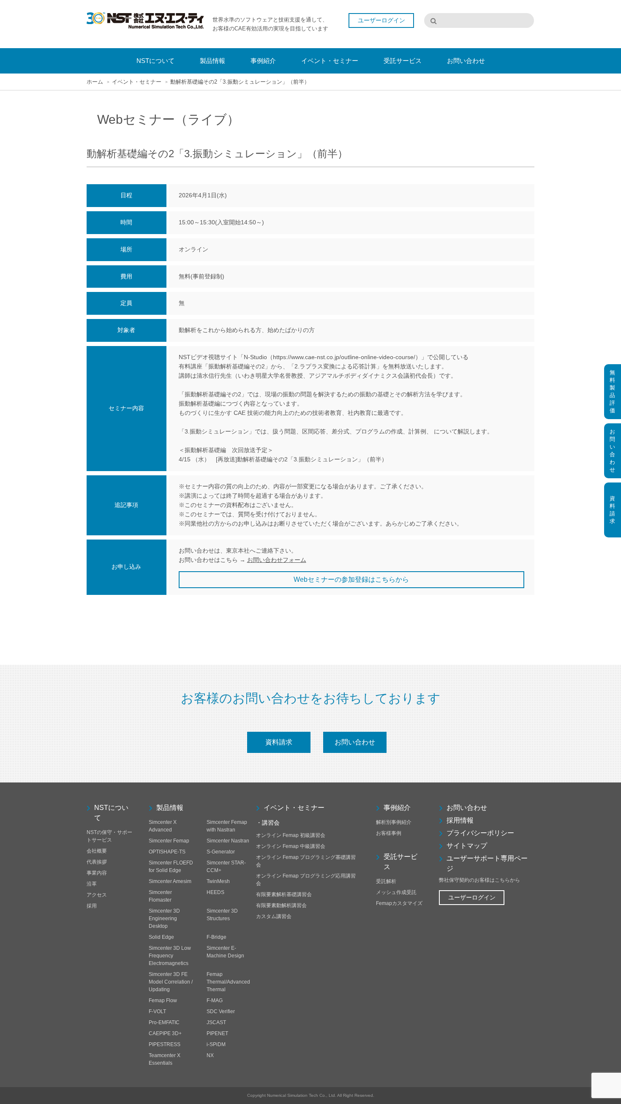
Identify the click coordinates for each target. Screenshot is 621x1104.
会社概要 (97, 851)
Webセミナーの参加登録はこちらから (351, 579)
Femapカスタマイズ (399, 903)
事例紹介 (397, 807)
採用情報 (460, 820)
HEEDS (215, 892)
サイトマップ (467, 845)
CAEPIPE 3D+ (165, 1033)
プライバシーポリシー (480, 833)
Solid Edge (161, 937)
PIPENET (217, 1033)
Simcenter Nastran (228, 841)
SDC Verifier (221, 1011)
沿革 (92, 884)
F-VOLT (157, 1011)
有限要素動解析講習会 (281, 905)
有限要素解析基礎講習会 (284, 894)
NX (210, 1055)
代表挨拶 (97, 862)
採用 (92, 906)
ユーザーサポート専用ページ (487, 863)
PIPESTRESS (164, 1044)
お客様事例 (388, 833)
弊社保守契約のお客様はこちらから (479, 880)
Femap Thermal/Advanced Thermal (228, 981)
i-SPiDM (216, 1044)
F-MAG (215, 1000)
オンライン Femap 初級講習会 (290, 835)
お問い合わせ (355, 742)
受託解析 (386, 881)
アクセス (97, 895)
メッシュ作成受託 (396, 892)
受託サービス (400, 861)
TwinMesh (218, 881)
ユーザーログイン (472, 897)
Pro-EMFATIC (164, 1022)
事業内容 (97, 873)
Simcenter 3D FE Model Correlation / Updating (171, 981)
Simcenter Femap (169, 841)
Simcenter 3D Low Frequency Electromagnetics (170, 955)
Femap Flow (163, 1000)
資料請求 (278, 742)
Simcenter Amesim (170, 881)
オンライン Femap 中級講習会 (290, 846)
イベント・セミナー (136, 82)
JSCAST (216, 1022)
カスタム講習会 (273, 916)
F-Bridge (216, 937)
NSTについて (111, 812)
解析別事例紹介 (393, 822)
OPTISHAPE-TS (167, 852)
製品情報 (169, 807)
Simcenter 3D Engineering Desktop (164, 918)
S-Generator (221, 852)
